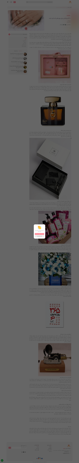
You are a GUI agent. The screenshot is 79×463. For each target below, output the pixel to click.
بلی (39, 233)
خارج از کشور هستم (39, 236)
